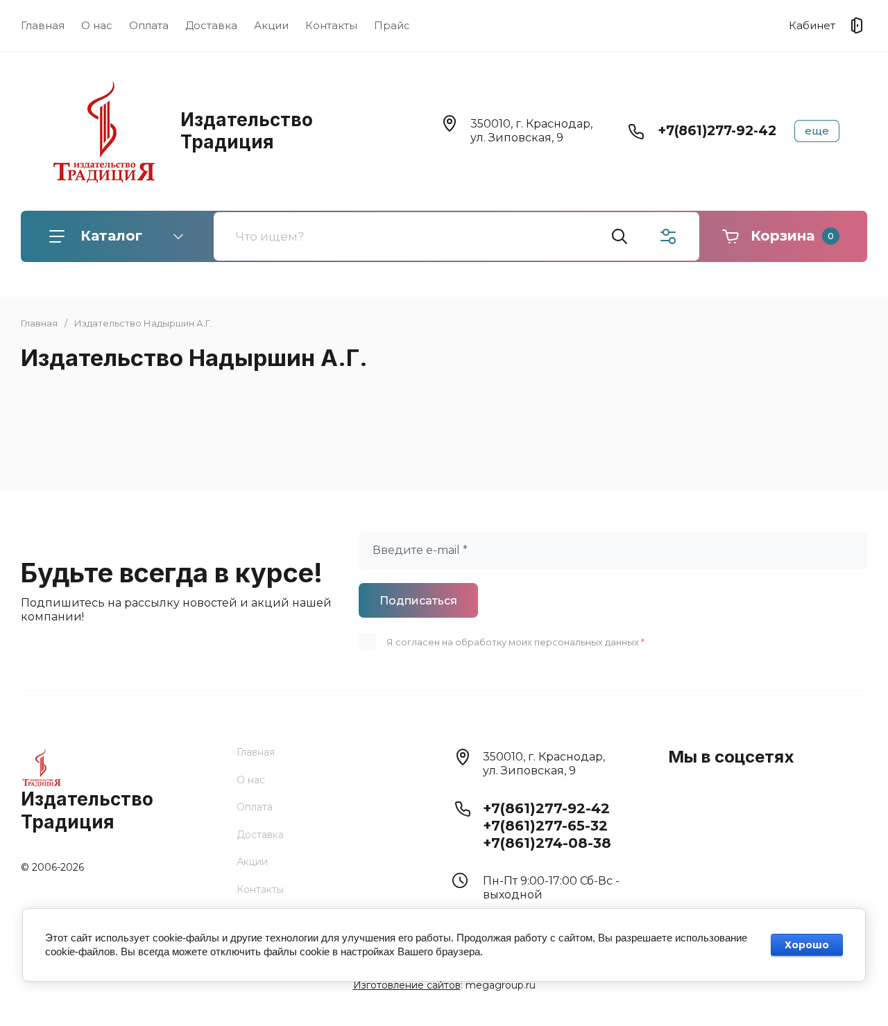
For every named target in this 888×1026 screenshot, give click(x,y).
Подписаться (418, 600)
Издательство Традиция (246, 131)
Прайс (392, 25)
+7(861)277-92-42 (717, 131)
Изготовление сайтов (407, 985)
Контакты (331, 25)
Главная (43, 25)
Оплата (149, 25)
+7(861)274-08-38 (547, 843)
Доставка (211, 25)
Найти (619, 236)
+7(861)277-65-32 (545, 825)
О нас (96, 25)
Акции (271, 25)
